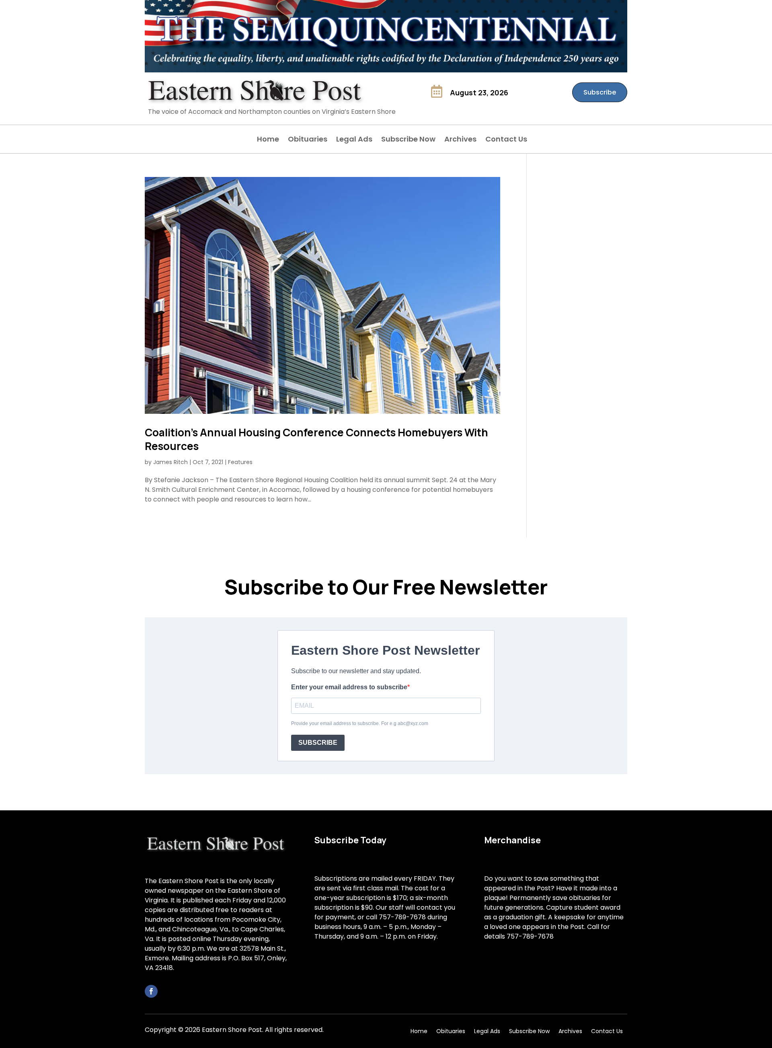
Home (268, 140)
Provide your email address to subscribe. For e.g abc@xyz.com (359, 723)
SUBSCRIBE (317, 742)
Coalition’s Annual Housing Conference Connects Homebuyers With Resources (316, 439)
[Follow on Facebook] (151, 991)
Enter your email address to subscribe (349, 687)
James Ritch (170, 462)
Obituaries (307, 140)
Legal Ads (354, 140)
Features (240, 462)
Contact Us (506, 140)
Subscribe (599, 92)
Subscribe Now (408, 140)
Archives (460, 140)
